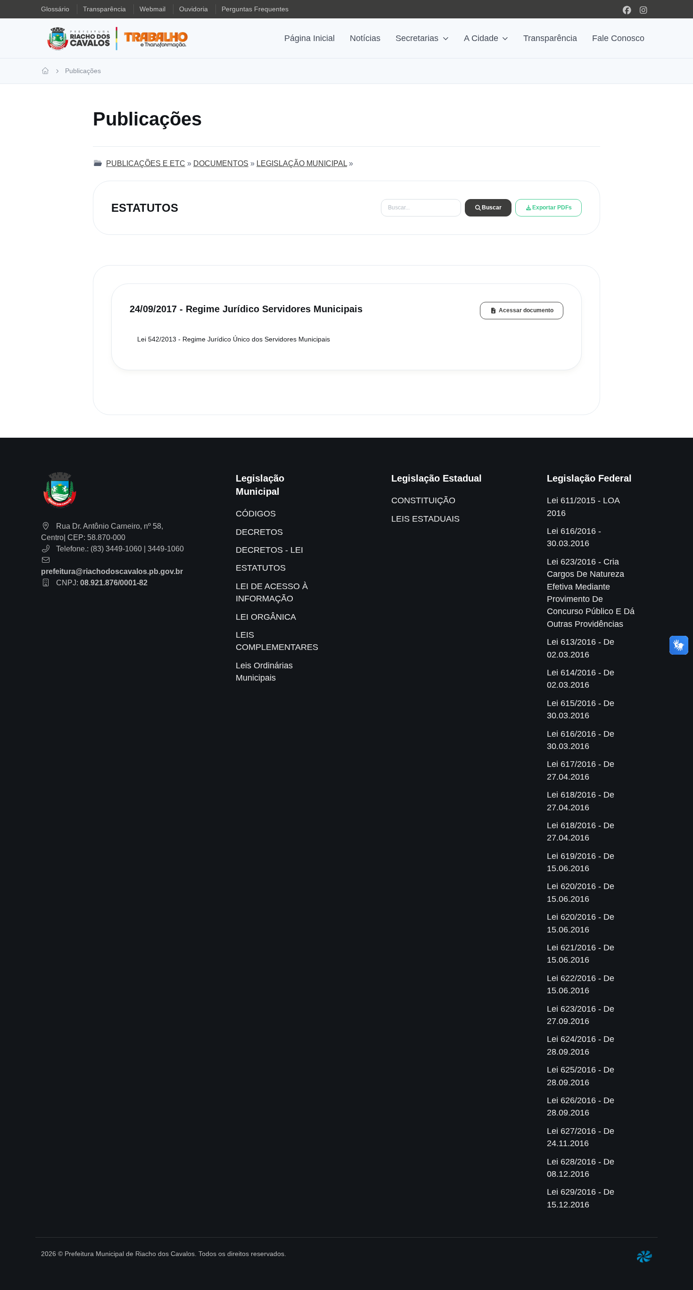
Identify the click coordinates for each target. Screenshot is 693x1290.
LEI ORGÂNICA (266, 617)
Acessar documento (526, 310)
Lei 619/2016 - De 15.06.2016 (580, 862)
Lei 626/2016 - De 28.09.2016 (580, 1106)
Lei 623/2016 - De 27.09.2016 (580, 1015)
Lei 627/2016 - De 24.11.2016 (580, 1137)
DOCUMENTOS (220, 163)
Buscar (492, 207)
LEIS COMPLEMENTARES (277, 641)
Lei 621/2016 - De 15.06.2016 (580, 954)
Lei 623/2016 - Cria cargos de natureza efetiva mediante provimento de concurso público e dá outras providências (591, 593)
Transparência (550, 38)
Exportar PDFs (552, 207)
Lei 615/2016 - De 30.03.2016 (580, 709)
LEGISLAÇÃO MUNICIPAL (301, 163)
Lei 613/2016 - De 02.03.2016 (580, 648)
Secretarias (417, 38)
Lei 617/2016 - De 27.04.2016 (580, 770)
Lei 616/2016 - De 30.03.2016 (580, 740)
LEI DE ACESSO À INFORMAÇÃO (272, 592)
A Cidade (481, 38)
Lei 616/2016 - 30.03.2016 (574, 537)
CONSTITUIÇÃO (423, 500)
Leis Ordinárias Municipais (264, 671)
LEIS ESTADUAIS (425, 519)
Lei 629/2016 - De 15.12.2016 (580, 1198)
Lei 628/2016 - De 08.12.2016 (580, 1168)
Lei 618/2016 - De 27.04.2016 (580, 801)
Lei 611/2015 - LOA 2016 (583, 506)
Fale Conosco (618, 38)
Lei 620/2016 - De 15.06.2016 (580, 892)
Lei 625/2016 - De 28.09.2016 (580, 1076)
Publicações (83, 71)
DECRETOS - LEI (269, 550)
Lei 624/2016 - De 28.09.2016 (580, 1045)
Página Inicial (309, 38)
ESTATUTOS (261, 568)
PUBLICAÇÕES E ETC (145, 163)
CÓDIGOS (256, 513)
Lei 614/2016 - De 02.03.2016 (580, 679)
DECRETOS (259, 532)
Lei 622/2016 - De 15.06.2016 (580, 984)
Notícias (365, 38)
